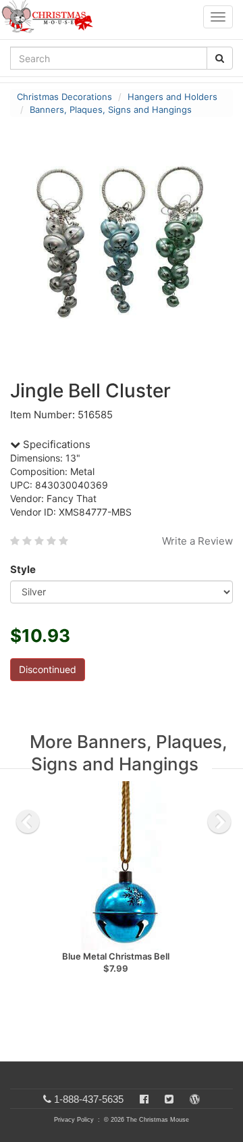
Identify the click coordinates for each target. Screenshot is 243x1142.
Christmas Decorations (64, 96)
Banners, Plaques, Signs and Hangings (111, 109)
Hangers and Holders (172, 96)
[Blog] (195, 1099)
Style (23, 569)
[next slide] (219, 821)
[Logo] (51, 17)
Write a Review (197, 541)
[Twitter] (169, 1099)
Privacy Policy (74, 1119)
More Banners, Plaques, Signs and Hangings (128, 752)
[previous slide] (27, 821)
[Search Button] (220, 58)
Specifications (55, 444)
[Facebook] (144, 1099)
